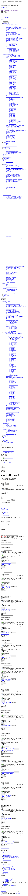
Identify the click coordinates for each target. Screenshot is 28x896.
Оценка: (2, 539)
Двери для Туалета (10, 141)
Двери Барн (11, 361)
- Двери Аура (12, 83)
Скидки (5, 288)
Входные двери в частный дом (13, 39)
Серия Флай (11, 380)
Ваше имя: (3, 529)
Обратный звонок (14, 10)
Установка (5, 294)
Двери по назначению (11, 48)
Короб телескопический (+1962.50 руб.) (12, 556)
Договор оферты (7, 852)
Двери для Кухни (10, 140)
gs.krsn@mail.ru (6, 881)
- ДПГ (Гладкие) (12, 86)
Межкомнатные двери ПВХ (12, 126)
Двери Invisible (14, 339)
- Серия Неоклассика (13, 104)
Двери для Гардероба (11, 136)
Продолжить (3, 540)
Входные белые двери (11, 30)
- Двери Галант (12, 65)
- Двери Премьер (13, 70)
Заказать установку (5, 10)
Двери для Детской (10, 138)
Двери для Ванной (10, 135)
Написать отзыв (4, 509)
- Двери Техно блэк (13, 64)
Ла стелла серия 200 (13, 375)
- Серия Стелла (12, 120)
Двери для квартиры (13, 327)
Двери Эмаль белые (13, 340)
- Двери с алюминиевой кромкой (16, 59)
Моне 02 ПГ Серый (5, 703)
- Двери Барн (12, 81)
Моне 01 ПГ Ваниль (5, 680)
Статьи (5, 155)
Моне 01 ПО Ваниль (5, 587)
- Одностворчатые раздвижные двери (17, 130)
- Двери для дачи (12, 52)
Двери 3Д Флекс (12, 343)
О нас (4, 160)
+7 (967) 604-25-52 (5, 17)
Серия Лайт (11, 397)
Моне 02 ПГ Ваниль (5, 727)
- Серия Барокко (12, 108)
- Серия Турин (12, 106)
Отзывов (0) (6, 515)
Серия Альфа (12, 398)
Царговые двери (10, 133)
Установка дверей (7, 157)
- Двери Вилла (12, 66)
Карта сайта (6, 873)
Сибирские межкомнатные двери (13, 57)
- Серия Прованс (12, 102)
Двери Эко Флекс (13, 342)
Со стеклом (11, 323)
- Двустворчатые (12, 43)
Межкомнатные (7, 195)
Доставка (5, 154)
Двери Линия (12, 354)
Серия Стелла (12, 401)
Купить (13, 499)
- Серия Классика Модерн (15, 121)
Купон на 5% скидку (11, 153)
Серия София (12, 381)
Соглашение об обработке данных (11, 857)
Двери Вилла (12, 347)
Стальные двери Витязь (11, 24)
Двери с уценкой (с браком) (12, 131)
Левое (7, 560)
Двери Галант (12, 345)
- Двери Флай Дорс (13, 92)
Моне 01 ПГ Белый (5, 634)
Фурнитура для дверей (8, 868)
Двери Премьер (12, 350)
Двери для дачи (12, 331)
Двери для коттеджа (13, 328)
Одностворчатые (13, 322)
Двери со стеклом (10, 132)
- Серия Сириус (12, 124)
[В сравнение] (5, 590)
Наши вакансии (9, 162)
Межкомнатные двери (8, 54)
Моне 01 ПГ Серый (5, 657)
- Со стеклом (12, 45)
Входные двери (6, 23)
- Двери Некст (12, 71)
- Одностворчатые (13, 44)
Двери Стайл (12, 348)
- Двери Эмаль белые (13, 60)
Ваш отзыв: (3, 535)
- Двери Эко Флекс (13, 61)
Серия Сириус (12, 404)
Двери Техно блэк (13, 344)
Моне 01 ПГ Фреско (5, 819)
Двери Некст (12, 351)
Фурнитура (5, 142)
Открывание (3, 493)
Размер (2, 483)
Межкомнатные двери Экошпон (13, 56)
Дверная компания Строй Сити (10, 856)
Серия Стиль (12, 392)
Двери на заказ (6, 147)
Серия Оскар (12, 394)
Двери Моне (11, 370)
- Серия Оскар (12, 114)
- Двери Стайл (12, 67)
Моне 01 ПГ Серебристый (7, 773)
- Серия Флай (12, 99)
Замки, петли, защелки (11, 146)
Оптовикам (6, 158)
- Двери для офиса (13, 51)
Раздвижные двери (10, 128)
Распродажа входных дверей (12, 33)
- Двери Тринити (13, 75)
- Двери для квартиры (14, 49)
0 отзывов (3, 508)
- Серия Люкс (12, 113)
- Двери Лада (12, 78)
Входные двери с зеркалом (12, 40)
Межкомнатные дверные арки (13, 127)
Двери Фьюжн (12, 362)
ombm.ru (18, 893)
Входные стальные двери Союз (13, 25)
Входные (5, 164)
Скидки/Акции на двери (9, 869)
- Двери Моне (12, 89)
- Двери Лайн (12, 93)
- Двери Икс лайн (13, 72)
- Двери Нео (11, 76)
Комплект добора (5, 484)
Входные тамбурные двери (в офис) (14, 38)
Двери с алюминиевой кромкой (16, 337)
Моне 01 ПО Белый (5, 564)
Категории (6, 22)
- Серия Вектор (12, 119)
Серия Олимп (12, 389)
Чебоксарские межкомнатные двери (14, 97)
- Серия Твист (12, 105)
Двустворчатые (12, 321)
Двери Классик (12, 358)
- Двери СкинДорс (13, 79)
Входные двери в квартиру (12, 37)
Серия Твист (12, 386)
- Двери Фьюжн (12, 82)
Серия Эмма (11, 383)
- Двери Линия (12, 73)
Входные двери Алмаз (11, 32)
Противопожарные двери (12, 41)
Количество (3, 499)
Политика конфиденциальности (10, 858)
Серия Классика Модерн (14, 402)
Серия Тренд (12, 396)
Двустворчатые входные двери (13, 34)
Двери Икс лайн (12, 353)
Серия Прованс (12, 382)
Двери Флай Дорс (13, 372)
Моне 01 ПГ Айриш (5, 796)
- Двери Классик (12, 77)
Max (3, 19)
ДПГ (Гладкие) (12, 366)
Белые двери (9, 95)
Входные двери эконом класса (13, 35)
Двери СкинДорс (13, 360)
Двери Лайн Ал (15, 338)
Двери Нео (11, 356)
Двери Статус (12, 367)
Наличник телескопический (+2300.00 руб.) (7, 487)
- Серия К (11, 98)
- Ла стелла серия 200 (14, 94)
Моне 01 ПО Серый (5, 610)
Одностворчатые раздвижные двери (17, 410)
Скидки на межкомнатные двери (13, 152)
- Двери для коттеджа (14, 50)
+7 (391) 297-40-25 (5, 15)
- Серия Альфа (12, 117)
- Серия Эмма (12, 103)
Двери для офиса (13, 329)
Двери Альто (12, 349)
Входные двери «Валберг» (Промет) (14, 27)
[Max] (1, 894)
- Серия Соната (12, 110)
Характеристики (7, 513)
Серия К (11, 378)
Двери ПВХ (11, 365)
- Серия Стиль (12, 111)
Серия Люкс (11, 393)
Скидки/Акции (6, 148)
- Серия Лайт (12, 116)
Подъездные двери (10, 46)
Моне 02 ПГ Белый (7, 452)
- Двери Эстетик (12, 88)
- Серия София (12, 100)
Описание (5, 512)
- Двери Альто (12, 68)
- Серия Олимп (12, 109)
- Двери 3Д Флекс (13, 62)
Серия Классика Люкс (14, 403)
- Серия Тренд (12, 115)
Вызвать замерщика (19, 8)
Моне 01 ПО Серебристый (7, 750)
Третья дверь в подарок (11, 149)
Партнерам (5, 872)
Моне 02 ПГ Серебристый (7, 843)
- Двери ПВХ (12, 84)
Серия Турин (12, 387)
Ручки (7, 143)
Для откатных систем (11, 144)
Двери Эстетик (12, 369)
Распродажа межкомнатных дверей (14, 55)
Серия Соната (12, 391)
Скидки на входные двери (12, 151)
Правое (8, 558)
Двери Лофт (11, 371)
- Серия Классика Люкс (14, 122)
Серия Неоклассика (13, 385)
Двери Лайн (11, 374)
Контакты (5, 159)
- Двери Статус (12, 87)
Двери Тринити (12, 355)
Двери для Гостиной (10, 137)
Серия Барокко (12, 388)
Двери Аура (11, 364)
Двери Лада (11, 359)
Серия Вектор (12, 399)
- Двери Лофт (12, 90)
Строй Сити (3, 891)
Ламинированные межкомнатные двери (15, 125)
